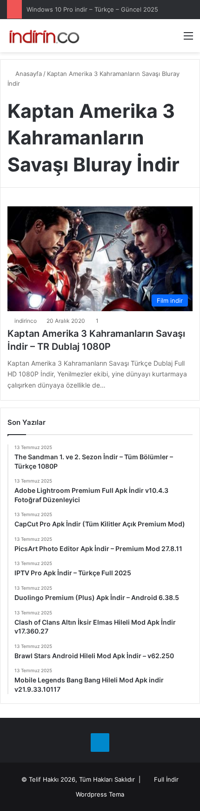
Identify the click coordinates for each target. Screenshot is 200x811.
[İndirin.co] (44, 36)
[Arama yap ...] (172, 38)
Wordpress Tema (100, 794)
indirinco (25, 320)
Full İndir (166, 779)
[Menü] (188, 38)
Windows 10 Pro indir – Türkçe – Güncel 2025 (92, 9)
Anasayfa (27, 73)
